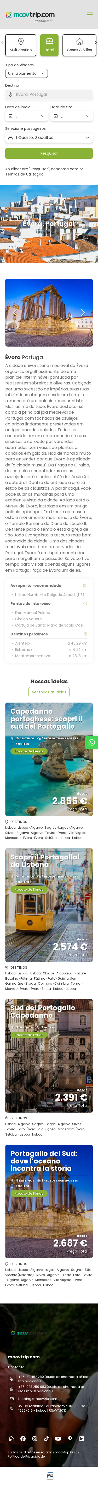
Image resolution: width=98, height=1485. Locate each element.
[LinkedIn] (81, 1438)
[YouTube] (58, 1438)
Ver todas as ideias (49, 692)
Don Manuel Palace (32, 613)
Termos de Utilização (24, 174)
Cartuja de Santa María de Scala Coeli (49, 625)
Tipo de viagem (19, 65)
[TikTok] (46, 1438)
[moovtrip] (28, 1332)
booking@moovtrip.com (37, 1398)
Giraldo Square (28, 619)
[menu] (89, 14)
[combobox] (49, 95)
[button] (2, 42)
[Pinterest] (70, 1438)
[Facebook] (23, 1438)
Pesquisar (49, 153)
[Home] (11, 1438)
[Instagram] (34, 1438)
